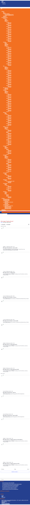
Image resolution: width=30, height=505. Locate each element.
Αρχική (3, 495)
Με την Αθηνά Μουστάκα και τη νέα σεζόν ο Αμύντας (10, 486)
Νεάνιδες (4, 112)
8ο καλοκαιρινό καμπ (6, 199)
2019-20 (7, 54)
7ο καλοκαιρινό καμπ (6, 200)
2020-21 (7, 28)
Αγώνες (6, 19)
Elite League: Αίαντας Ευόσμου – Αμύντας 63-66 (10, 320)
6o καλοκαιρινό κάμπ (6, 204)
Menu (1, 8)
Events (2, 222)
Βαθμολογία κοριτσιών (8, 207)
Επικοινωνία (3, 2)
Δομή (2, 1)
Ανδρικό (4, 18)
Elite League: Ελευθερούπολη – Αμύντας (9, 392)
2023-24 (7, 46)
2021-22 (7, 26)
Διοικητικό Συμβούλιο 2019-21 (9, 14)
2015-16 (7, 63)
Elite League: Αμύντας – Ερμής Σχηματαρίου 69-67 (11, 369)
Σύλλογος (3, 11)
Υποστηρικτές (4, 210)
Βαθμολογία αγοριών (8, 206)
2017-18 (7, 35)
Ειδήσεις (6, 192)
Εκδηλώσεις (3, 209)
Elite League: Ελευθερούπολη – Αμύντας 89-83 (10, 415)
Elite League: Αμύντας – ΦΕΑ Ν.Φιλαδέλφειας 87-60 (11, 463)
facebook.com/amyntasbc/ (6, 503)
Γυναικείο (4, 42)
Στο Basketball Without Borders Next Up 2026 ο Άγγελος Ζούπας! (12, 484)
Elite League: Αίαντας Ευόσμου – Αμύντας (9, 297)
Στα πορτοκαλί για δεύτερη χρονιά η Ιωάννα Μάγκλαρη (10, 485)
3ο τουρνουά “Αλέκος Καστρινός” (8, 205)
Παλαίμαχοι (5, 191)
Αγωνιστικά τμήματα (5, 17)
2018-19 (7, 33)
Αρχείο (6, 21)
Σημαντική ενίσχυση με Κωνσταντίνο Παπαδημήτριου (10, 489)
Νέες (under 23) (5, 87)
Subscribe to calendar (15, 471)
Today (15, 469)
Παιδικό (4, 126)
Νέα (3, 12)
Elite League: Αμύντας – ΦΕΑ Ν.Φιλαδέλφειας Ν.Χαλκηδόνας (12, 439)
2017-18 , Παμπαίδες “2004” (10, 181)
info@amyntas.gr (4, 501)
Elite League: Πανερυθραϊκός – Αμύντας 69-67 (10, 247)
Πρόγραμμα (9, 23)
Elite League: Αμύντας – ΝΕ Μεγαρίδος (9, 272)
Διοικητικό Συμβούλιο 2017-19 (9, 15)
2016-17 (7, 37)
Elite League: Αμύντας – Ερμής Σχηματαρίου (10, 344)
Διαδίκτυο (4, 16)
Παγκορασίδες (5, 183)
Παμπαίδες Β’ (5, 179)
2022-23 (7, 24)
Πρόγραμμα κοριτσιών (8, 208)
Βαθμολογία (6, 20)
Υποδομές (3, 198)
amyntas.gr (3, 502)
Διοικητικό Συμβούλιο (6, 13)
